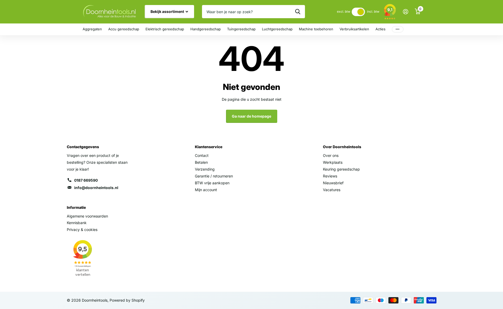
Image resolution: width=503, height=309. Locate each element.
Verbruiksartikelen (354, 29)
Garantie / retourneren (214, 176)
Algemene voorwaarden (87, 216)
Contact (202, 155)
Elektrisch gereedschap (164, 29)
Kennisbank (77, 222)
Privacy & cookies (82, 229)
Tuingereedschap (241, 29)
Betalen (201, 162)
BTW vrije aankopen (212, 183)
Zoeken (297, 11)
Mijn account (206, 189)
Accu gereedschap (123, 29)
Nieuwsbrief (333, 183)
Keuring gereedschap (341, 169)
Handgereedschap (205, 29)
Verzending (205, 169)
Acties (380, 29)
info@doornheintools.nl (96, 187)
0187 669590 (86, 180)
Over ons (331, 155)
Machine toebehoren (316, 29)
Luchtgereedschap (277, 29)
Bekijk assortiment (168, 11)
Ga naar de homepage (251, 116)
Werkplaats (332, 162)
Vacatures (331, 189)
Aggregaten (92, 29)
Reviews (330, 176)
